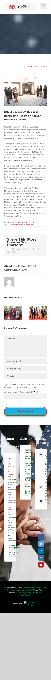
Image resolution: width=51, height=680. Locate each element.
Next (43, 66)
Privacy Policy (25, 592)
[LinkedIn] (41, 551)
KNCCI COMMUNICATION (17, 222)
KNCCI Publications (26, 479)
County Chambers (26, 492)
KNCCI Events (26, 451)
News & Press (26, 472)
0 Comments (29, 225)
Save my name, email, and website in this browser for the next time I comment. (24, 386)
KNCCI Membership (26, 458)
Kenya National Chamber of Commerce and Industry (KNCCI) (26, 589)
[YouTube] (41, 565)
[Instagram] (41, 558)
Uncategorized (16, 225)
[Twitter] (41, 544)
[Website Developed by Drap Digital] (30, 604)
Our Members (26, 486)
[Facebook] (41, 537)
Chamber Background (14, 547)
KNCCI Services (26, 464)
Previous (34, 66)
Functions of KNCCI (13, 553)
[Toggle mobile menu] (43, 6)
